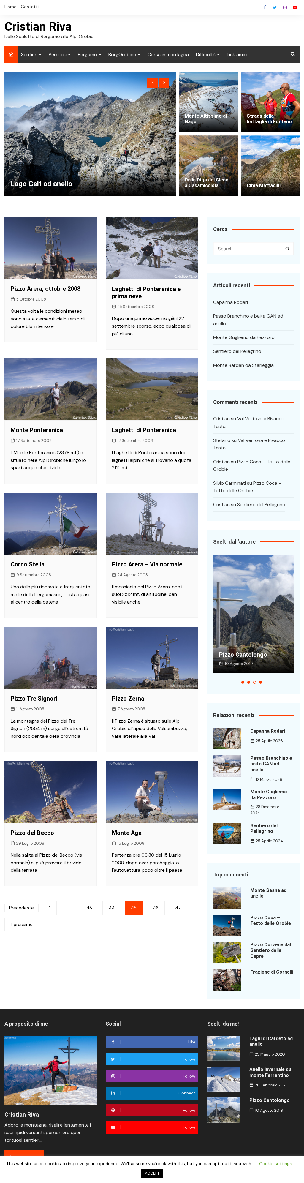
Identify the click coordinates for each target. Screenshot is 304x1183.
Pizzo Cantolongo (269, 1100)
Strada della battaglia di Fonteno (269, 118)
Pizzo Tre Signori (34, 698)
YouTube (295, 7)
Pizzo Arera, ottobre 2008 (45, 288)
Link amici (237, 54)
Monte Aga (127, 832)
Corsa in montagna (168, 54)
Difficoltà (206, 54)
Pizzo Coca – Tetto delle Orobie (270, 920)
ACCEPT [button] (152, 1173)
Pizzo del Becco (32, 832)
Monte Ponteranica (37, 430)
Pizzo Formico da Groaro (51, 184)
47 (178, 908)
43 (89, 908)
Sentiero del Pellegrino (237, 351)
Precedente (21, 908)
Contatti (30, 7)
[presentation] (152, 83)
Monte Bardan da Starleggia (243, 365)
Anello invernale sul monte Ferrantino (270, 1072)
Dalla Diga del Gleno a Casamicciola (207, 182)
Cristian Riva (38, 27)
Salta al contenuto (285, 7)
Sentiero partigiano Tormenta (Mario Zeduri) (252, 651)
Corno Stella (28, 564)
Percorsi (57, 54)
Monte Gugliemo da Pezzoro (244, 337)
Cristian (221, 419)
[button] (242, 682)
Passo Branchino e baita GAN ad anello (248, 320)
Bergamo (87, 54)
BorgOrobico (122, 54)
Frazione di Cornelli (271, 972)
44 (112, 908)
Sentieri (29, 54)
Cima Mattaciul (264, 185)
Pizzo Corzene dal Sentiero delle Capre (270, 950)
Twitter (274, 7)
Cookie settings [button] (275, 1164)
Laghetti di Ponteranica (144, 430)
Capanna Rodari (230, 302)
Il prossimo (22, 925)
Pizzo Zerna (128, 698)
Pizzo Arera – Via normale (147, 564)
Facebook (264, 7)
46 (156, 908)
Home (10, 7)
